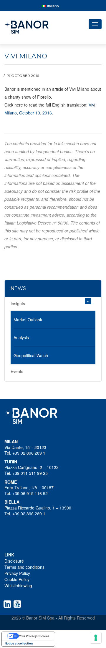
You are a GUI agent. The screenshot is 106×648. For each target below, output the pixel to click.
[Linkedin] (9, 604)
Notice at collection (19, 643)
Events (17, 371)
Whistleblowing (18, 585)
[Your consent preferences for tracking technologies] (95, 637)
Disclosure (14, 561)
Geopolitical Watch (31, 355)
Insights (18, 303)
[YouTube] (19, 604)
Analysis (21, 337)
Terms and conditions (24, 567)
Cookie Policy (16, 579)
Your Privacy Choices (34, 636)
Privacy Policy (17, 573)
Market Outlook (28, 320)
